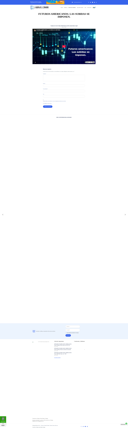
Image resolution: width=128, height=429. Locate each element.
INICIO (62, 7)
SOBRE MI (65, 7)
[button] (57, 357)
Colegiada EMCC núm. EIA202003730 (36, 2)
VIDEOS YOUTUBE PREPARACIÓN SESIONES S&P (64, 26)
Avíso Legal (42, 425)
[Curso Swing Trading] (40, 8)
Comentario (44, 73)
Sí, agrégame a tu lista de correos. (48, 103)
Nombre (44, 83)
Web (43, 94)
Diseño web (56, 425)
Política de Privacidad (46, 425)
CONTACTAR (89, 7)
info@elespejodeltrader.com (78, 2)
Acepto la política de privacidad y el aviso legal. (72, 332)
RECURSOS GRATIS (80, 7)
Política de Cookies (52, 425)
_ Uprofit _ (94, 7)
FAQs (85, 7)
